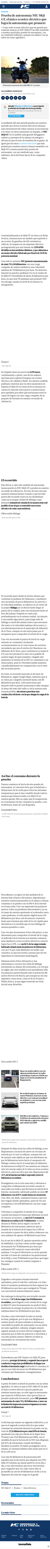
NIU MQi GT (6, 1488)
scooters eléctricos (28, 143)
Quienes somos (3, 1536)
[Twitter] (7, 98)
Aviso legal (21, 1536)
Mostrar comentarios (25, 1495)
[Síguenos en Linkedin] (27, 1530)
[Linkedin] (11, 98)
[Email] (24, 98)
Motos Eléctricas (29, 1488)
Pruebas (4, 12)
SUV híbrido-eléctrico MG (41, 2)
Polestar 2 (27, 2)
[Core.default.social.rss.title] (31, 1530)
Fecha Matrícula (43, 1536)
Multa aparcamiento (16, 2)
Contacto (14, 1535)
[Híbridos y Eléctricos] (25, 1525)
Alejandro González (11, 91)
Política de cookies (31, 1536)
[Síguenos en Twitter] (23, 1530)
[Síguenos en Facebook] (19, 1530)
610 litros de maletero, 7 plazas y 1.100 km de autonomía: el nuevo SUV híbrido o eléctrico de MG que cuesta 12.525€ (34, 1119)
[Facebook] (3, 98)
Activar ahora (15, 116)
